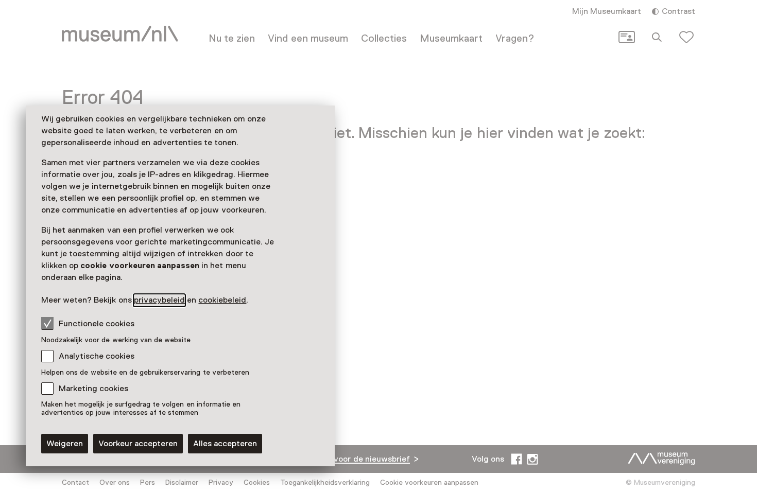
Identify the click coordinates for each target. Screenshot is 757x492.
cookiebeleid (222, 300)
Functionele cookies (96, 323)
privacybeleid (159, 300)
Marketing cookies (93, 388)
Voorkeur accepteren (138, 443)
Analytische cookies (96, 356)
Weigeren (64, 443)
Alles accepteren (225, 443)
